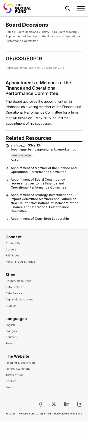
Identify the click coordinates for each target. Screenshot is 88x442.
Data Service (14, 293)
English (15, 160)
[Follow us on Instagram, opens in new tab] (76, 404)
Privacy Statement (18, 368)
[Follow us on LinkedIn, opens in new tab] (63, 404)
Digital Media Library (19, 299)
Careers (11, 249)
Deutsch (11, 337)
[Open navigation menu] (81, 8)
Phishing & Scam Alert (20, 362)
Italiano (10, 343)
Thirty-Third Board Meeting (59, 32)
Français (11, 331)
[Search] (67, 8)
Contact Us (13, 243)
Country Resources (18, 280)
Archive (11, 305)
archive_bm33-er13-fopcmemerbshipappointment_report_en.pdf (44, 147)
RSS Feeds (12, 255)
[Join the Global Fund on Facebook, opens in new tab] (37, 404)
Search (10, 387)
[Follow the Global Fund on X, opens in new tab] (50, 404)
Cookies (11, 381)
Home (9, 32)
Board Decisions (27, 32)
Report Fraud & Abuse (20, 261)
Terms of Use (14, 374)
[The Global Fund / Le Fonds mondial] (19, 8)
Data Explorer (14, 287)
